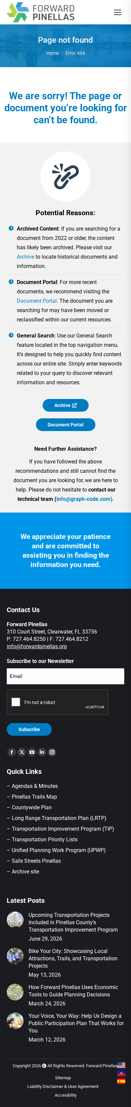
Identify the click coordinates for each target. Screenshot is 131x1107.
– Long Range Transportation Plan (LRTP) (56, 818)
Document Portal (37, 301)
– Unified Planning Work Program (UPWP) (56, 850)
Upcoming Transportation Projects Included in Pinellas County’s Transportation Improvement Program (73, 922)
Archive (25, 257)
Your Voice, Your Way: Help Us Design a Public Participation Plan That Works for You (76, 1023)
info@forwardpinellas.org (37, 646)
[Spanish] (121, 1081)
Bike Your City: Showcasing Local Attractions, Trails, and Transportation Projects (73, 958)
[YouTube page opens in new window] (32, 752)
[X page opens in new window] (21, 752)
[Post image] (15, 920)
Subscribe (29, 729)
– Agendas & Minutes (32, 786)
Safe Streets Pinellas (35, 861)
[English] (121, 1065)
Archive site (25, 871)
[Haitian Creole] (121, 1073)
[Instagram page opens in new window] (52, 752)
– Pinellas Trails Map (32, 797)
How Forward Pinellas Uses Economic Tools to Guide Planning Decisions (73, 991)
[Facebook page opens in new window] (11, 752)
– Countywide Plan (29, 807)
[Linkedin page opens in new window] (42, 752)
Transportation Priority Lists (45, 839)
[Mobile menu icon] (117, 12)
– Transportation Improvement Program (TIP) (60, 829)
